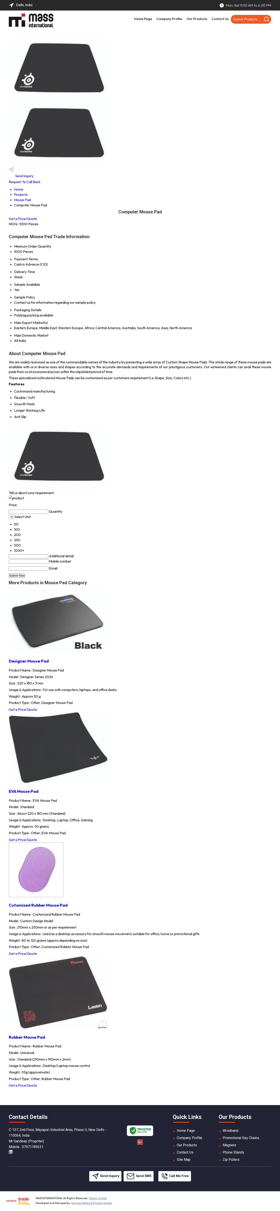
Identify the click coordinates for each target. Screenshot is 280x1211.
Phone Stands (233, 1152)
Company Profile (169, 19)
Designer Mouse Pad (29, 661)
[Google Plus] (140, 1144)
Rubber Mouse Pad (27, 1037)
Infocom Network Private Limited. (91, 1203)
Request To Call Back (24, 182)
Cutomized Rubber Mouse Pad (38, 905)
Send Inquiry (23, 176)
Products (21, 194)
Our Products (197, 19)
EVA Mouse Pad (23, 791)
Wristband (230, 1131)
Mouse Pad (22, 200)
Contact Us (220, 19)
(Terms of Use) (98, 1198)
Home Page (143, 19)
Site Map (184, 1159)
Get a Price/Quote (23, 218)
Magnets (229, 1145)
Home (18, 189)
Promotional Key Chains (241, 1138)
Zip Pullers (231, 1159)
